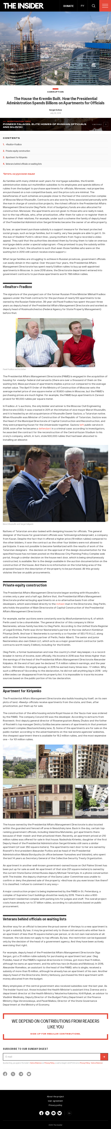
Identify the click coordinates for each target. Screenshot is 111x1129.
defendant (44, 428)
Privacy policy (55, 1105)
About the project (55, 1096)
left (82, 424)
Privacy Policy (49, 1063)
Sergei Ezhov (55, 110)
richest (60, 603)
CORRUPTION (55, 92)
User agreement (55, 1100)
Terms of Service (35, 1063)
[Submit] (104, 1056)
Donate (68, 5)
